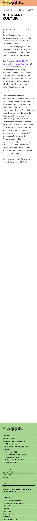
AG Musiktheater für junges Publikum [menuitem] (14, 454)
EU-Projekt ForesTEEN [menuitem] (10, 452)
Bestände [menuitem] (5, 508)
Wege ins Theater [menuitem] (8, 472)
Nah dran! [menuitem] (5, 477)
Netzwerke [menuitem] (6, 516)
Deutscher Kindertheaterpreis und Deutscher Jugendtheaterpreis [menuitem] (17, 490)
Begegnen (14, 10)
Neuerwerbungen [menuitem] (8, 514)
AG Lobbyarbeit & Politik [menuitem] (10, 457)
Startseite (6, 10)
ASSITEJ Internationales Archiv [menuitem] (12, 500)
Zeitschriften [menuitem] (6, 511)
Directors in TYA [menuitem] (7, 449)
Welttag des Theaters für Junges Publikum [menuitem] (16, 446)
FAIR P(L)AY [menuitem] (6, 475)
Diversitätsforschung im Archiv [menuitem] (12, 503)
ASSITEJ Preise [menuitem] (7, 487)
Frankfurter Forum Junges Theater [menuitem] (13, 441)
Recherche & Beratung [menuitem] (9, 519)
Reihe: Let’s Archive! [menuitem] (9, 506)
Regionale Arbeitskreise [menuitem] (10, 462)
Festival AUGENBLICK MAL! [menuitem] (11, 438)
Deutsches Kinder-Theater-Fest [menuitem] (13, 460)
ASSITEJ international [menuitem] (9, 444)
